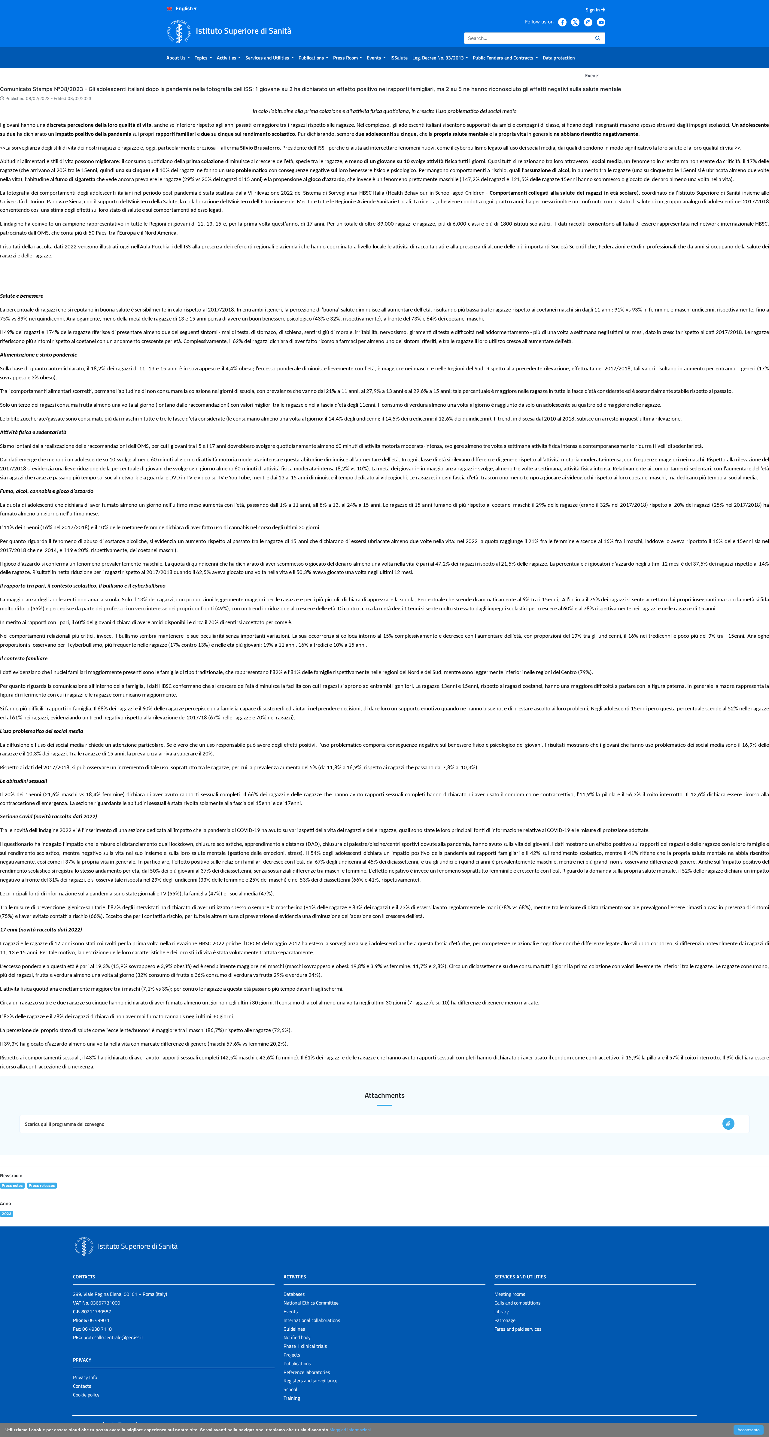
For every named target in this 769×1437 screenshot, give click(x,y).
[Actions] (169, 8)
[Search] (598, 38)
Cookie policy (86, 1394)
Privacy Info (85, 1377)
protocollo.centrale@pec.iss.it (113, 1337)
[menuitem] (178, 58)
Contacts (82, 1386)
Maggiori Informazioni (350, 1429)
